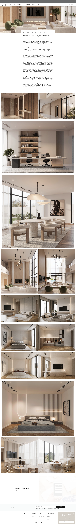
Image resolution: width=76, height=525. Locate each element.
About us (33, 4)
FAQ (47, 520)
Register (33, 516)
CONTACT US (17, 490)
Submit (60, 506)
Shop (14, 4)
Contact (39, 4)
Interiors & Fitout (20, 4)
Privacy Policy (41, 516)
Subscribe (66, 521)
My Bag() (72, 4)
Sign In (66, 4)
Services (28, 4)
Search (61, 4)
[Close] (73, 513)
